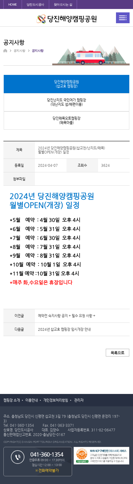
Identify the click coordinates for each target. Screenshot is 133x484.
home (12, 4)
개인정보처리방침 (55, 400)
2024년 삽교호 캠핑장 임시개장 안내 (64, 329)
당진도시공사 (35, 4)
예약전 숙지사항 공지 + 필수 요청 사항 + (66, 316)
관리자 (79, 400)
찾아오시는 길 (63, 4)
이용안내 (31, 400)
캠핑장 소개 (11, 400)
